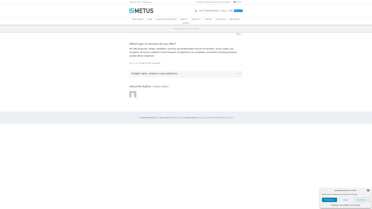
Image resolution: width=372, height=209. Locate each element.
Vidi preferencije (361, 200)
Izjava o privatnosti (344, 205)
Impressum (202, 118)
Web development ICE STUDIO (221, 118)
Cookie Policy (334, 205)
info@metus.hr (147, 2)
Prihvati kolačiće (329, 200)
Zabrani (345, 200)
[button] (368, 190)
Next (238, 34)
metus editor (134, 63)
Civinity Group (176, 118)
